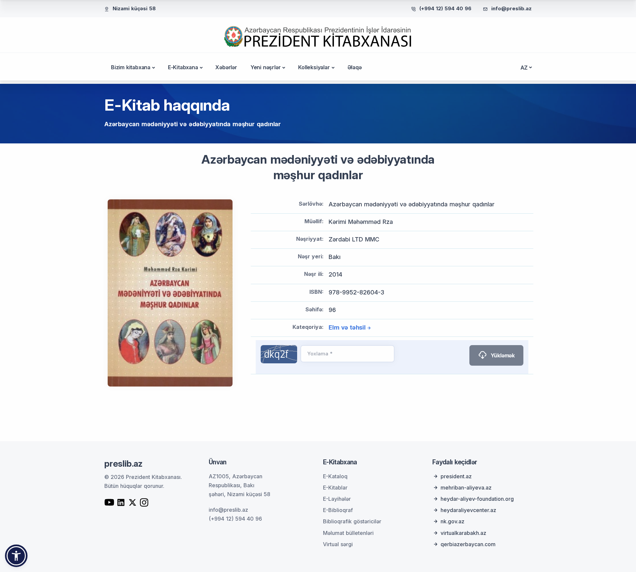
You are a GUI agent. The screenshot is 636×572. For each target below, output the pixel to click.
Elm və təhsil (347, 327)
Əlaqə (354, 67)
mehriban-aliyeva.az (466, 487)
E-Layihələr (337, 498)
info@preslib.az (511, 8)
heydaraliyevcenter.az (468, 510)
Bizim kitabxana (130, 67)
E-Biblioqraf (338, 510)
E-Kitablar (335, 487)
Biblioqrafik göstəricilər (352, 521)
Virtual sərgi (338, 544)
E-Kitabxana (183, 67)
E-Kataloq (335, 476)
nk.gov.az (452, 521)
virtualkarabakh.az (463, 533)
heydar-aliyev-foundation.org (477, 498)
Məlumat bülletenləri (348, 533)
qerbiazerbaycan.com (468, 544)
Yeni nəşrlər (265, 67)
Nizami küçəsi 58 (134, 8)
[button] (16, 555)
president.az (456, 476)
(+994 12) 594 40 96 (445, 8)
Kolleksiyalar (314, 67)
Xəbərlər (226, 67)
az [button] (524, 67)
